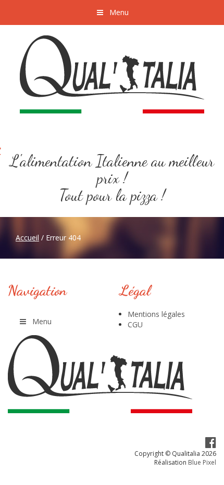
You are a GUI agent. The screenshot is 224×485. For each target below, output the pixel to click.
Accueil (27, 237)
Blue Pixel (202, 462)
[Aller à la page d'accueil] (112, 74)
